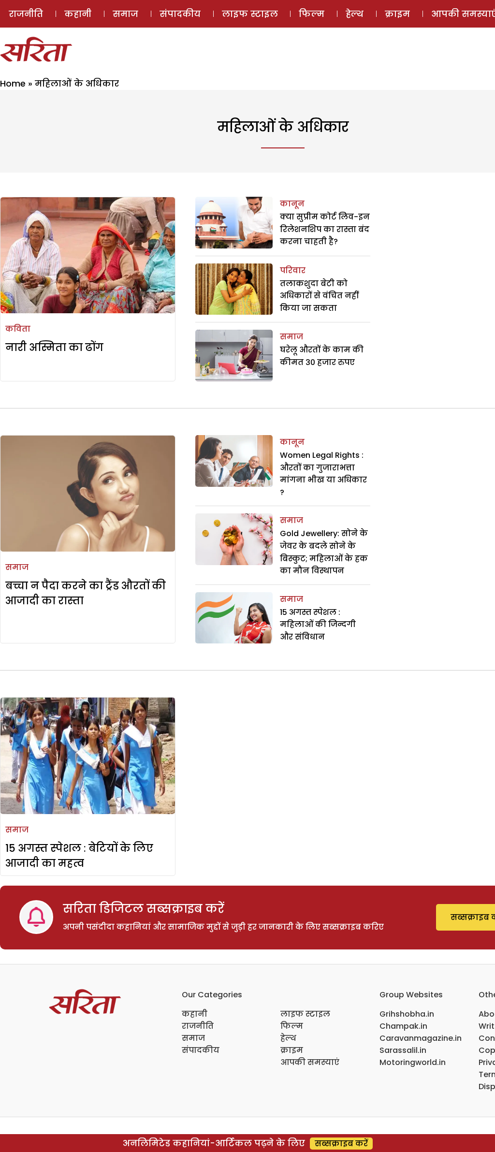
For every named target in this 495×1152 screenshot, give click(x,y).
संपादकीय (180, 14)
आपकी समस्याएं (309, 1062)
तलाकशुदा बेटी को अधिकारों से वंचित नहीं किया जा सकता (319, 296)
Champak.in (403, 1026)
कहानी (77, 14)
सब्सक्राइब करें (341, 1143)
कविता (17, 329)
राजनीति (26, 14)
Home (13, 83)
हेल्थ (355, 14)
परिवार (293, 270)
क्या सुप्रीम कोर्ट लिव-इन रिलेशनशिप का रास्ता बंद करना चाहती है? (325, 229)
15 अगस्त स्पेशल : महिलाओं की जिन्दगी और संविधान (318, 624)
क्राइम (397, 14)
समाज (125, 14)
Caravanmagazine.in (420, 1038)
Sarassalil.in (402, 1050)
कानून (292, 203)
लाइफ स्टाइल (250, 14)
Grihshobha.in (406, 1014)
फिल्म (311, 14)
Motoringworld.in (412, 1062)
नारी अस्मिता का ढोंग (54, 347)
